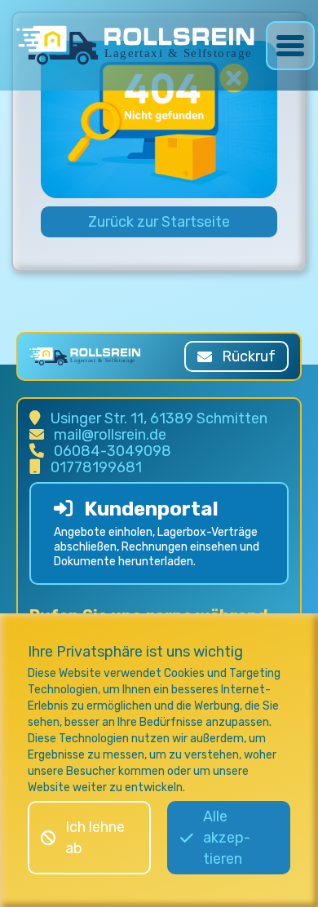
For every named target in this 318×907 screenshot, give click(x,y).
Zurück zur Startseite (159, 222)
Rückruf (249, 356)
